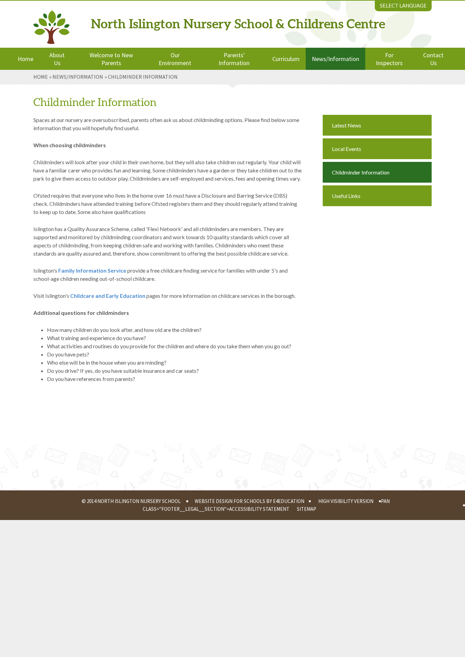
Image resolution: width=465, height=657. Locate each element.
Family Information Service (92, 270)
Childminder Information (143, 76)
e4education (288, 501)
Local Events (346, 149)
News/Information (77, 76)
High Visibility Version (345, 501)
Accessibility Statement (259, 509)
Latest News (346, 125)
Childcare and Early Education (107, 295)
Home (40, 76)
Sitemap (306, 509)
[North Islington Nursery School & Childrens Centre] (51, 22)
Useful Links (346, 196)
